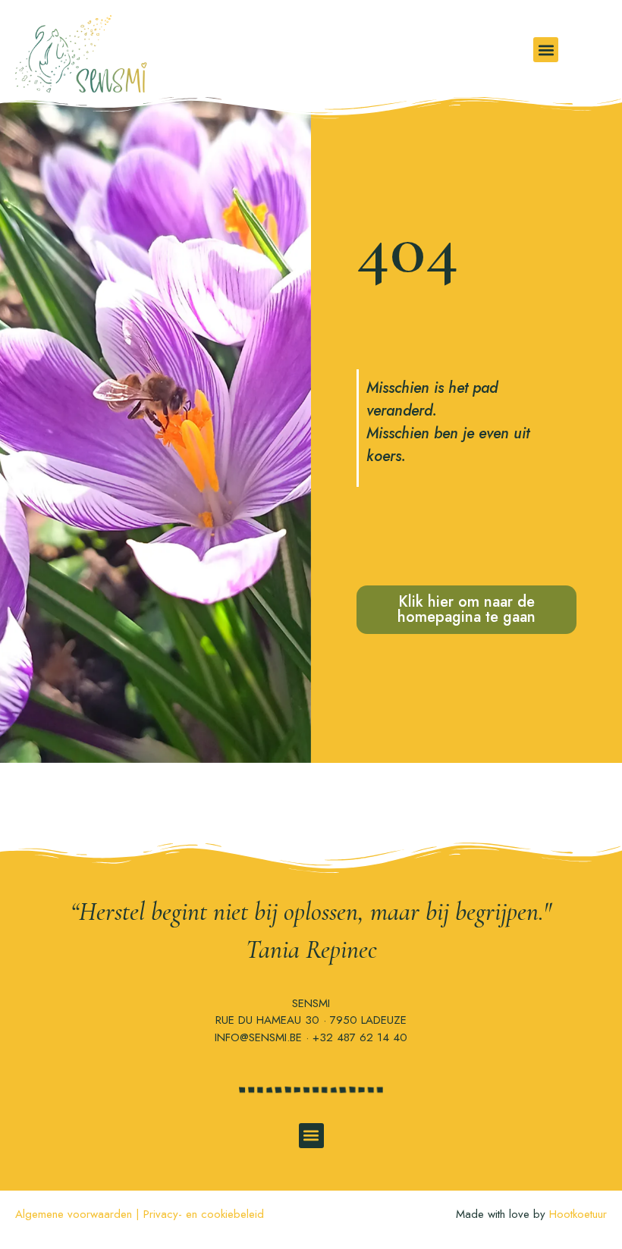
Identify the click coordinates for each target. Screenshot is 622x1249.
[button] (545, 49)
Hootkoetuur (578, 1214)
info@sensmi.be (258, 1037)
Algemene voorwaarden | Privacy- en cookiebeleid (139, 1214)
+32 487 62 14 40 (360, 1037)
